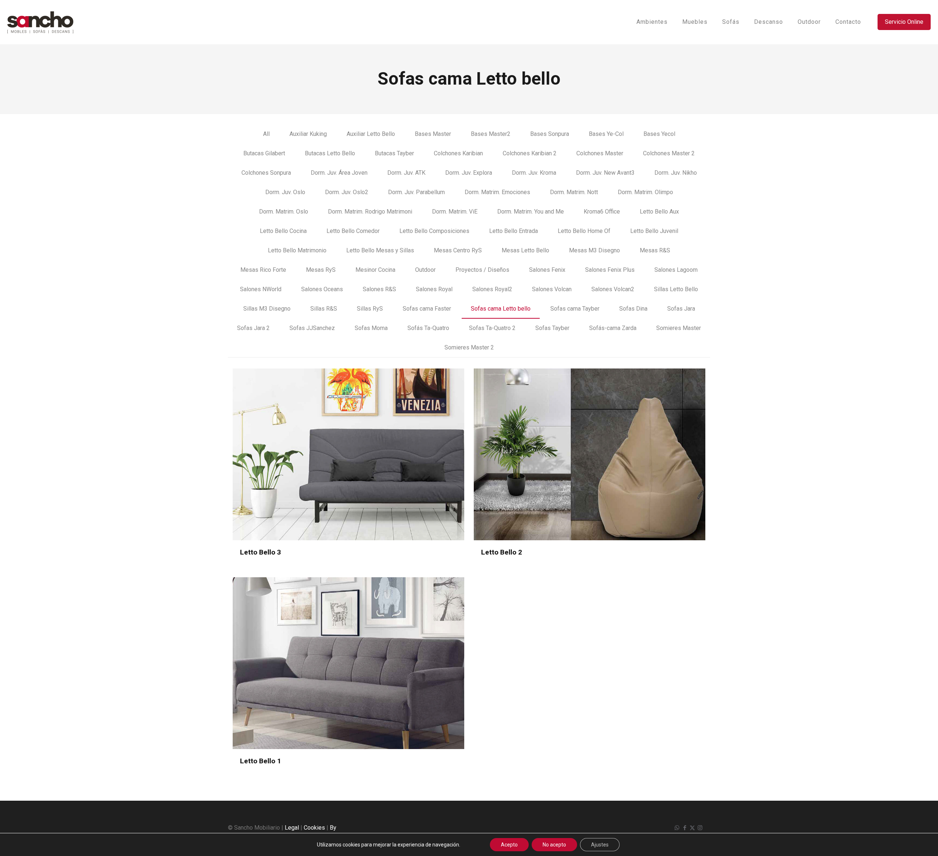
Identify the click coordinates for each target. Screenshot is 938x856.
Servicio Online (904, 21)
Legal (292, 827)
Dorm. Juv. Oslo (285, 192)
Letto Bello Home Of (584, 230)
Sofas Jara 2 (253, 328)
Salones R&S (379, 289)
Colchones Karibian (458, 153)
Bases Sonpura (549, 133)
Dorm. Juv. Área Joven (339, 172)
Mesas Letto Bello (525, 250)
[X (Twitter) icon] (692, 827)
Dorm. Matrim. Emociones (497, 192)
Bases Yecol (659, 133)
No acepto (554, 845)
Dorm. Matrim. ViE (454, 211)
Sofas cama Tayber (574, 308)
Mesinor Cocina (375, 269)
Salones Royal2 (492, 289)
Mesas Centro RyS (458, 250)
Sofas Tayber (552, 328)
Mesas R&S (655, 250)
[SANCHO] (40, 22)
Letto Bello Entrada (513, 230)
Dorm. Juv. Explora (468, 172)
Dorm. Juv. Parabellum (416, 192)
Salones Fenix (547, 269)
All (266, 133)
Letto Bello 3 (260, 552)
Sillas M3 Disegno (267, 308)
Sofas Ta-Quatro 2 (492, 328)
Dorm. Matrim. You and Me (530, 211)
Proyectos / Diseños (482, 269)
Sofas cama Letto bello (501, 308)
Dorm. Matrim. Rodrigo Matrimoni (370, 211)
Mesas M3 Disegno (594, 250)
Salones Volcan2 (612, 289)
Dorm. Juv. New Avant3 (605, 172)
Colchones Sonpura (266, 172)
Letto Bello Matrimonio (297, 250)
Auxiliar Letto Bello (371, 133)
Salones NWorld (260, 289)
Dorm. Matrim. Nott (574, 192)
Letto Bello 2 (501, 552)
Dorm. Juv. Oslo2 (346, 192)
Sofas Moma (371, 328)
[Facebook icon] (684, 827)
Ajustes (600, 845)
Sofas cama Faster (427, 308)
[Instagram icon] (700, 827)
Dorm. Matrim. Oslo (283, 211)
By (333, 827)
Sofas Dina (633, 308)
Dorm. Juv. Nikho (675, 172)
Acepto (509, 845)
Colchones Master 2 (669, 153)
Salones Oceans (322, 289)
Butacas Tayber (394, 153)
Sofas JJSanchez (312, 328)
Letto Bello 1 (260, 761)
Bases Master (433, 133)
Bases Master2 (490, 133)
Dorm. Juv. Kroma (534, 172)
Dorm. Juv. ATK (406, 172)
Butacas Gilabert (264, 153)
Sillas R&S (323, 308)
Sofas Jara (681, 308)
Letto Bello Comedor (353, 230)
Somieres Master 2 (469, 347)
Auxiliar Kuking (308, 133)
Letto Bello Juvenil (654, 230)
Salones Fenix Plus (610, 269)
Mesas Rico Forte (263, 269)
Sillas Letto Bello (676, 289)
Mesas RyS (321, 269)
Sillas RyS (370, 308)
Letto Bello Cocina (283, 230)
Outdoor (425, 269)
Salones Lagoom (676, 269)
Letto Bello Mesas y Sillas (380, 250)
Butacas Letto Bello (330, 153)
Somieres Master (678, 328)
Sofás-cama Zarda (612, 328)
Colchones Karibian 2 (530, 153)
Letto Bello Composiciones (434, 230)
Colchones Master (599, 153)
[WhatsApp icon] (677, 827)
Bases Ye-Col (606, 133)
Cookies (314, 827)
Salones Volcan (552, 289)
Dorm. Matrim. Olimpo (645, 192)
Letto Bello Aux (659, 211)
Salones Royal (434, 289)
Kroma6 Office (602, 211)
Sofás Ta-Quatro (428, 328)
